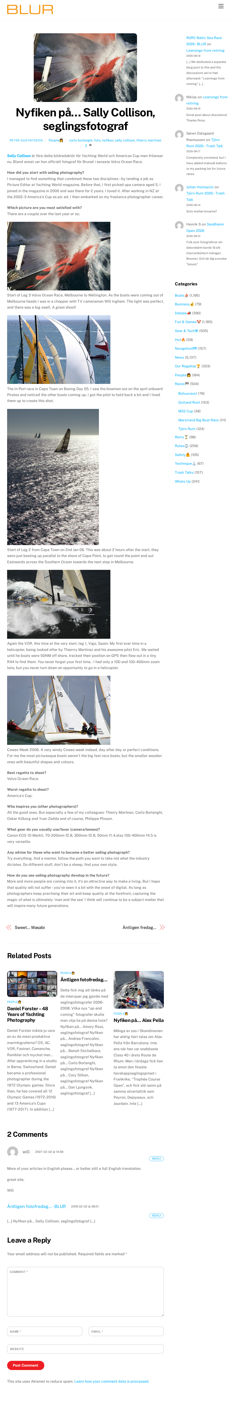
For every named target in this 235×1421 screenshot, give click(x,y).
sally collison (125, 140)
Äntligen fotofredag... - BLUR (36, 1206)
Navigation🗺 (186, 348)
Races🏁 (182, 384)
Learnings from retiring (205, 50)
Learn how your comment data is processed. (111, 1381)
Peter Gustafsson (26, 140)
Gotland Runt (189, 402)
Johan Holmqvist (200, 187)
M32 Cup (185, 411)
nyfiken (107, 140)
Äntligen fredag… (139, 927)
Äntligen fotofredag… (84, 979)
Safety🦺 (182, 455)
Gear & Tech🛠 (186, 331)
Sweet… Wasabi (30, 927)
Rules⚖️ (182, 446)
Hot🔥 (180, 340)
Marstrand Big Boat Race (198, 420)
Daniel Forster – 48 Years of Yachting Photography (27, 1014)
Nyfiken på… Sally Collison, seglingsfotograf (85, 119)
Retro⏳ (181, 437)
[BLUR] (30, 12)
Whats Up (183, 481)
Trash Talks (184, 472)
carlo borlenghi (80, 140)
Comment (19, 1272)
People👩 (56, 140)
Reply (156, 1158)
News (179, 357)
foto (97, 140)
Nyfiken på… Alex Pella (139, 1020)
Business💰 (184, 304)
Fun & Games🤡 (188, 322)
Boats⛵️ (182, 295)
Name (15, 1331)
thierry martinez (148, 140)
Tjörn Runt (187, 429)
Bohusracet (187, 393)
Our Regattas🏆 (188, 366)
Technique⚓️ (185, 463)
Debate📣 (183, 313)
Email (97, 1331)
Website (17, 1349)
